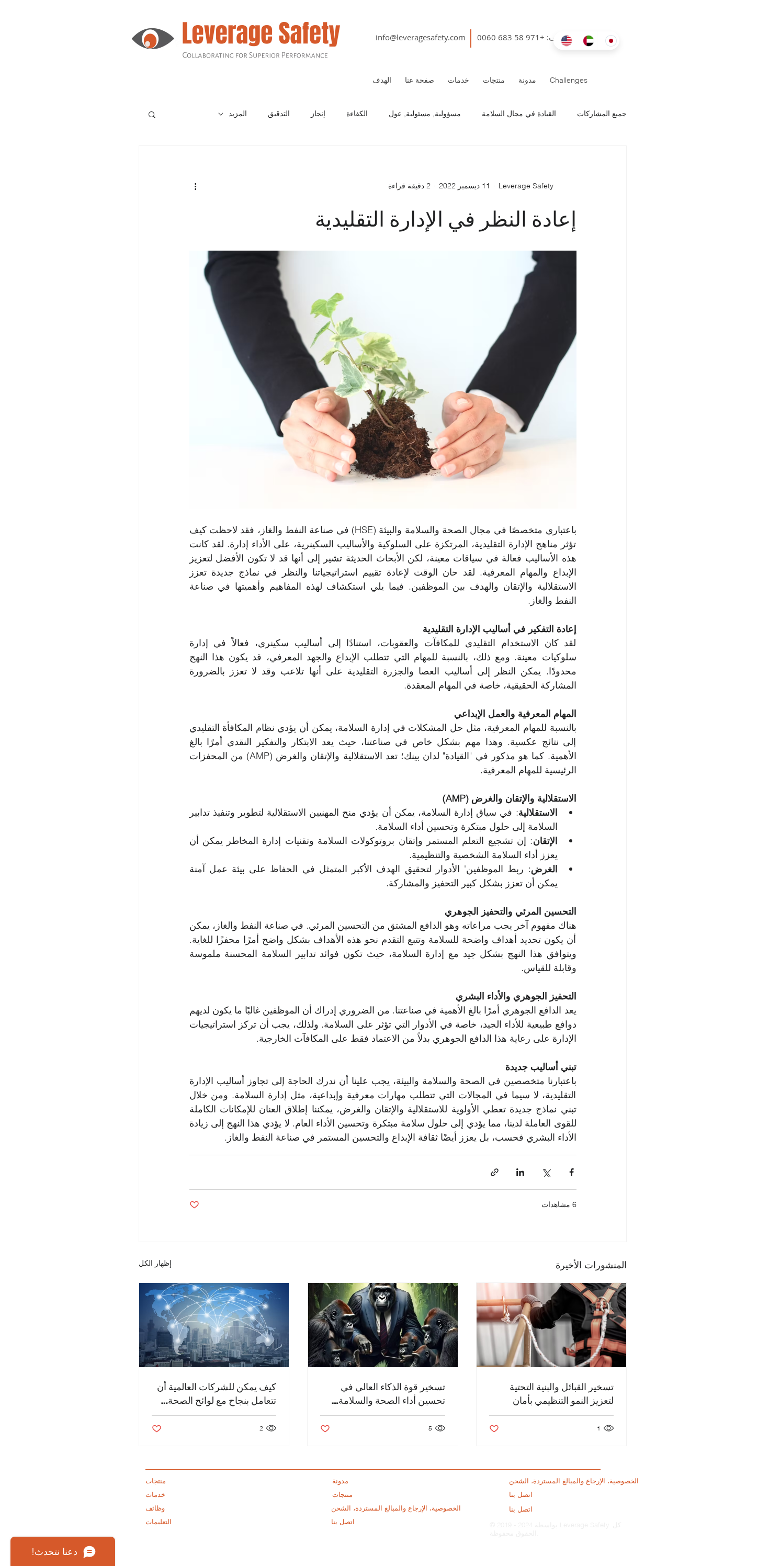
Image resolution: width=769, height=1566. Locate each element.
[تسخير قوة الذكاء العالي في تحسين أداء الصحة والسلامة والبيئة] (382, 1325)
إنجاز (318, 113)
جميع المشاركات (602, 113)
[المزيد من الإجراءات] (195, 185)
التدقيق (279, 113)
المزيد (238, 113)
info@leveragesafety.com (421, 37)
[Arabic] (586, 40)
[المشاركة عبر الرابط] (495, 1172)
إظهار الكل (155, 1263)
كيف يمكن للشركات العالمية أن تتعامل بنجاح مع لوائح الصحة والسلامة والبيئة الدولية (216, 1393)
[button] (152, 114)
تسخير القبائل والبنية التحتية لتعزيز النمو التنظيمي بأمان (562, 1393)
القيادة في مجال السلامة (519, 113)
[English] (564, 40)
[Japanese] (608, 40)
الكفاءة (357, 113)
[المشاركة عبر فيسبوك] (571, 1172)
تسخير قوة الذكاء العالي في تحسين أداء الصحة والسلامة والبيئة (391, 1393)
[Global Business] (214, 1325)
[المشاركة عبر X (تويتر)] (546, 1172)
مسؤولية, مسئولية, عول (425, 113)
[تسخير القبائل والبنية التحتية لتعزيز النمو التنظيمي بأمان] (551, 1325)
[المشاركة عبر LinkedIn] (520, 1172)
